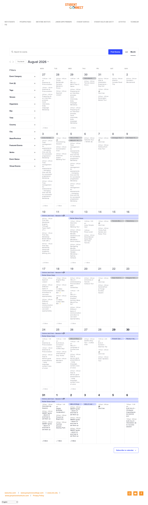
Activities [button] (122, 22)
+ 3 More (59, 323)
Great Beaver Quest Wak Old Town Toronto (89, 240)
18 (57, 269)
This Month (20, 61)
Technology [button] (135, 22)
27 (43, 74)
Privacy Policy (38, 495)
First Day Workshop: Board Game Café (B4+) (46, 238)
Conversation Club (61, 150)
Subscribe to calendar (125, 450)
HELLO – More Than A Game (74, 84)
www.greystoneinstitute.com (17, 495)
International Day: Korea (60, 354)
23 (128, 269)
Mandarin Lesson (59, 361)
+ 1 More (59, 206)
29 (72, 74)
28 (57, 74)
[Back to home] (74, 6)
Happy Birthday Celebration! (60, 410)
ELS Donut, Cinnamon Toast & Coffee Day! (60, 346)
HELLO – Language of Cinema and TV (74, 348)
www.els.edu (52, 493)
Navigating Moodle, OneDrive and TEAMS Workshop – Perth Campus (75, 236)
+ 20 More (45, 262)
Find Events (115, 52)
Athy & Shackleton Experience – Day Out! (103, 83)
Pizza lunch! (88, 232)
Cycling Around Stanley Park (60, 426)
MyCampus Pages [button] (25, 22)
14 (100, 212)
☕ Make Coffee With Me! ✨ (60, 291)
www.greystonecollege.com (32, 493)
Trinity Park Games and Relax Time (102, 232)
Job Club (101, 93)
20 (86, 269)
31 (100, 74)
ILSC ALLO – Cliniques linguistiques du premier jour (131, 412)
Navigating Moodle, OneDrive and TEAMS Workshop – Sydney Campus (75, 252)
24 (43, 329)
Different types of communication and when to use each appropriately (47, 291)
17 (43, 269)
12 (72, 212)
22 (114, 269)
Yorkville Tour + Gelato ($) (89, 141)
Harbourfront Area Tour (102, 148)
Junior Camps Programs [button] (63, 22)
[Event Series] (99, 91)
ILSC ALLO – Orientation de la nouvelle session (131, 424)
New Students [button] (10, 22)
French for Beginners (59, 418)
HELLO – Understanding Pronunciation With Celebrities (75, 283)
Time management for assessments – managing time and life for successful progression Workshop (47, 150)
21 (100, 269)
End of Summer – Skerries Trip (102, 345)
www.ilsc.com (10, 493)
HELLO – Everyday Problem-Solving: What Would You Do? (75, 299)
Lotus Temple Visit (89, 226)
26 (72, 329)
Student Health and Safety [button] (104, 22)
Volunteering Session (60, 143)
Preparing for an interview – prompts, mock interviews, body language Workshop (47, 103)
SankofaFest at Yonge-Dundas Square (102, 290)
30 (86, 74)
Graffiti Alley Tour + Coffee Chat (89, 342)
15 (114, 212)
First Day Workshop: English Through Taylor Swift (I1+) (46, 225)
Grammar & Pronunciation (47, 83)
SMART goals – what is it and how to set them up (47, 416)
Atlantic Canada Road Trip (117, 82)
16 (128, 212)
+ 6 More (45, 128)
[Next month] (13, 62)
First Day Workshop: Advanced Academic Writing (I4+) (46, 249)
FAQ (6, 24)
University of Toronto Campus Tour (89, 282)
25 (57, 329)
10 (43, 212)
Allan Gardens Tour (103, 360)
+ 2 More (45, 206)
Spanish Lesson (59, 94)
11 (57, 212)
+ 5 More (73, 206)
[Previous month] (10, 62)
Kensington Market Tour (102, 99)
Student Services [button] (83, 22)
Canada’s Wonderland (130, 81)
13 (86, 212)
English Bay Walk (60, 281)
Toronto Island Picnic (89, 84)
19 (72, 269)
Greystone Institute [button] (43, 22)
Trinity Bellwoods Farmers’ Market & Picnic (60, 84)
